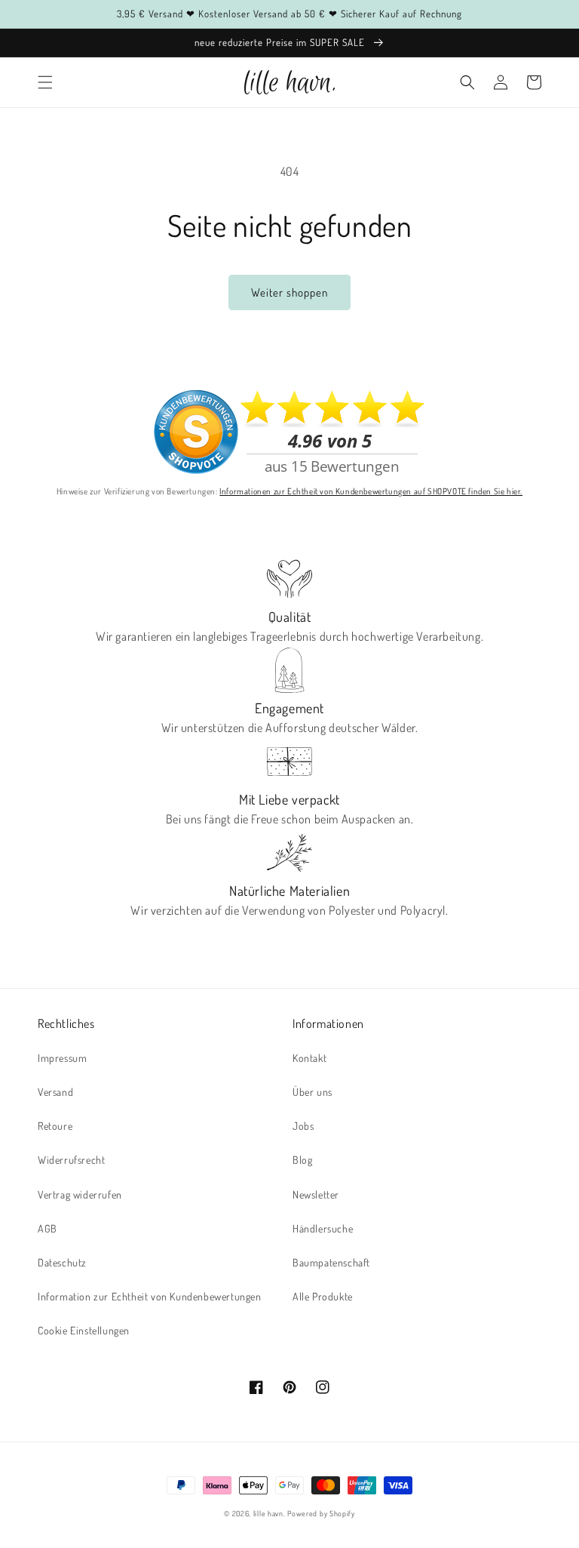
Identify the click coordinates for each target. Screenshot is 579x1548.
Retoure (55, 1125)
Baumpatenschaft (331, 1262)
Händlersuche (323, 1228)
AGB (47, 1228)
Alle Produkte (323, 1296)
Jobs (303, 1125)
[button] (45, 82)
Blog (302, 1159)
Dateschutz (62, 1262)
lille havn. (269, 1513)
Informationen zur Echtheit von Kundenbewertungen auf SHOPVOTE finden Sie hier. (370, 491)
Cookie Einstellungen (84, 1330)
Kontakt (309, 1057)
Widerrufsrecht (71, 1159)
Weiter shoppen (289, 292)
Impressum (62, 1057)
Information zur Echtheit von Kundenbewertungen (150, 1296)
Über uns (312, 1091)
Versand (55, 1091)
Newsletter (316, 1194)
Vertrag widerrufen (80, 1194)
